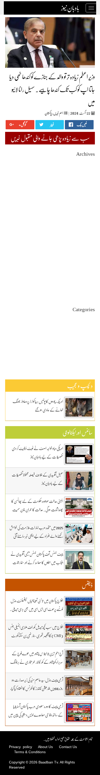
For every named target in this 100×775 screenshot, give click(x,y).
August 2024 (86, 273)
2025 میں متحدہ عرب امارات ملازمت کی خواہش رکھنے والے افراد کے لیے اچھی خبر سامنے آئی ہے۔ (36, 536)
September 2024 (83, 268)
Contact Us (68, 747)
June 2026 (88, 171)
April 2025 (87, 236)
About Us (45, 747)
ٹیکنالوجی (91, 336)
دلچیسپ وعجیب (86, 340)
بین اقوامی (89, 326)
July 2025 (88, 222)
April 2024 (87, 291)
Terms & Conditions (30, 752)
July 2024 (88, 277)
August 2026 (86, 162)
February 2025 (84, 245)
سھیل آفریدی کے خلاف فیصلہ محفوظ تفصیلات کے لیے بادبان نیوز (37, 479)
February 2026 (84, 189)
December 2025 (84, 199)
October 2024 (85, 263)
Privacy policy (20, 747)
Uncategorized (84, 317)
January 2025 (85, 250)
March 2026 (86, 185)
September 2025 (83, 213)
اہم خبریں (58, 113)
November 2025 (83, 203)
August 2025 (86, 217)
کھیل (92, 354)
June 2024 (88, 282)
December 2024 (84, 254)
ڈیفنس (91, 345)
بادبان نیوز (70, 8)
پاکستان (48, 113)
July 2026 (88, 166)
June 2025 (88, 226)
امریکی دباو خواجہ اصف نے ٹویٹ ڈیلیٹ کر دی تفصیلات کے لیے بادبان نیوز (37, 452)
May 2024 (88, 286)
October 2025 (85, 208)
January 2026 (85, 194)
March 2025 (86, 240)
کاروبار (92, 350)
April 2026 (87, 180)
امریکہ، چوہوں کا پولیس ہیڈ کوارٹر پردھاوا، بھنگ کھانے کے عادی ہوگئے (38, 405)
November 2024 (83, 259)
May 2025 (88, 231)
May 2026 (88, 176)
